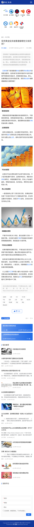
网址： (6, 507)
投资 (29, 71)
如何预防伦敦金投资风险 (21, 464)
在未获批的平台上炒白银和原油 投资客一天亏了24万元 (16, 429)
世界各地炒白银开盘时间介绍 (10, 371)
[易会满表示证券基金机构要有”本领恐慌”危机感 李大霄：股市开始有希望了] (6, 385)
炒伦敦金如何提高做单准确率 (22, 442)
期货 (2, 366)
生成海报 (6, 318)
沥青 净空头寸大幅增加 (8, 451)
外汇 (20, 277)
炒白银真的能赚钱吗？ (8, 392)
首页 (2, 37)
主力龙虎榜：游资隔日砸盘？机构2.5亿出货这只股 (17, 415)
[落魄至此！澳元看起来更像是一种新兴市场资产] (6, 406)
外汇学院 (28, 48)
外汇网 (10, 271)
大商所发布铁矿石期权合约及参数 (12, 358)
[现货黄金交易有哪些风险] (6, 475)
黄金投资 (27, 78)
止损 (12, 137)
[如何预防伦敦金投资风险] (6, 466)
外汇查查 (3, 48)
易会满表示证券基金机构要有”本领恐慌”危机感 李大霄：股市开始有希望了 (22, 384)
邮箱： (5, 502)
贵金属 (26, 71)
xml (27, 524)
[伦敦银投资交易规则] (6, 351)
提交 (29, 514)
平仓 (19, 199)
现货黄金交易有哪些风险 (21, 473)
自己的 (29, 264)
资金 (2, 179)
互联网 (4, 71)
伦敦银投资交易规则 (19, 349)
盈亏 (8, 135)
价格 (31, 120)
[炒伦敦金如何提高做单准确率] (6, 444)
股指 (2, 423)
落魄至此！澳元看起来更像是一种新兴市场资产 (22, 405)
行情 (19, 238)
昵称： (5, 498)
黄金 (17, 71)
